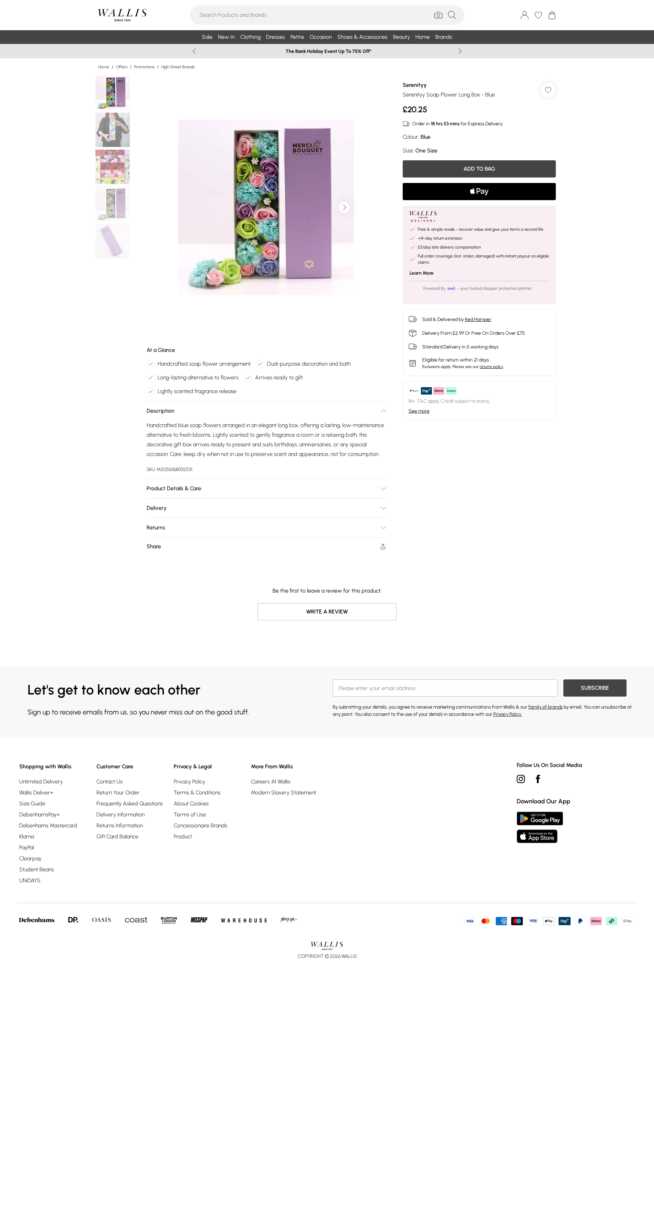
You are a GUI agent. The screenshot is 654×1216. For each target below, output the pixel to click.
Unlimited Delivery (41, 781)
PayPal (26, 847)
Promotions (144, 67)
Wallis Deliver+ (36, 792)
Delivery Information (120, 814)
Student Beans (36, 869)
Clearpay (30, 858)
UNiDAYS (30, 880)
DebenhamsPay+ (39, 814)
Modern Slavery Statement (283, 792)
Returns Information (119, 825)
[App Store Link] (540, 827)
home (103, 67)
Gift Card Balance (117, 836)
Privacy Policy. (507, 714)
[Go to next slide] (344, 207)
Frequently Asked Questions (129, 803)
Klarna (26, 836)
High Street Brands (178, 67)
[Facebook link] (538, 779)
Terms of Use (190, 814)
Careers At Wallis (270, 781)
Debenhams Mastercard (48, 825)
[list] (266, 207)
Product (183, 836)
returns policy (491, 366)
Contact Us (109, 781)
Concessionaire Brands (200, 825)
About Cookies (191, 803)
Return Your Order (118, 792)
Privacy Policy (189, 781)
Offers (121, 67)
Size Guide (32, 803)
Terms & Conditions (197, 792)
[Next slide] (460, 51)
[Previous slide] (194, 51)
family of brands (545, 707)
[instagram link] (521, 779)
